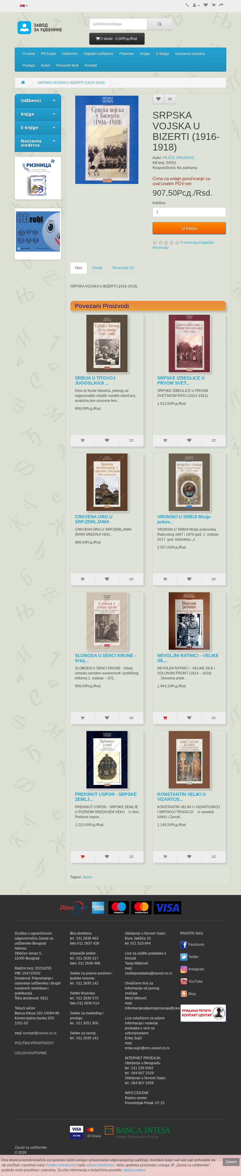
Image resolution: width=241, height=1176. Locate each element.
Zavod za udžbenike (31, 1147)
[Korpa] (213, 5)
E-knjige (162, 54)
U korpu (189, 228)
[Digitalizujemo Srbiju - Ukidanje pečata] (203, 1012)
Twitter (193, 957)
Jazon (87, 877)
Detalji (97, 268)
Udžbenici (70, 54)
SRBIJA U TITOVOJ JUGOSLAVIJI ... (95, 380)
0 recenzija (189, 243)
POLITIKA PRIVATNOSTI (34, 1043)
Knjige (145, 54)
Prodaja (28, 65)
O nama (28, 54)
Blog (192, 994)
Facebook (196, 945)
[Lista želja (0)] (206, 5)
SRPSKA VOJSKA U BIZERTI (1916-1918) (71, 83)
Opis (78, 268)
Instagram (196, 969)
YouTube (195, 981)
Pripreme (126, 54)
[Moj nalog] (196, 5)
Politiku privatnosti (60, 1165)
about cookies (134, 1170)
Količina (159, 203)
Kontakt (91, 65)
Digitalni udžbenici (98, 54)
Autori (45, 65)
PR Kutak (48, 54)
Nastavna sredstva (190, 54)
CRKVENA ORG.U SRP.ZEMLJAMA (94, 519)
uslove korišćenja (100, 1165)
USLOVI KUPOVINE (31, 1053)
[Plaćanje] (221, 5)
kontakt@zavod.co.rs (39, 1033)
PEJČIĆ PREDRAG (178, 158)
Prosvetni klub (67, 65)
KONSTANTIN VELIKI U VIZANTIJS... (181, 797)
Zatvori (231, 1162)
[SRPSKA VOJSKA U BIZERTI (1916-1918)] (107, 139)
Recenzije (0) (123, 268)
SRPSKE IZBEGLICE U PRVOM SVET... (181, 380)
